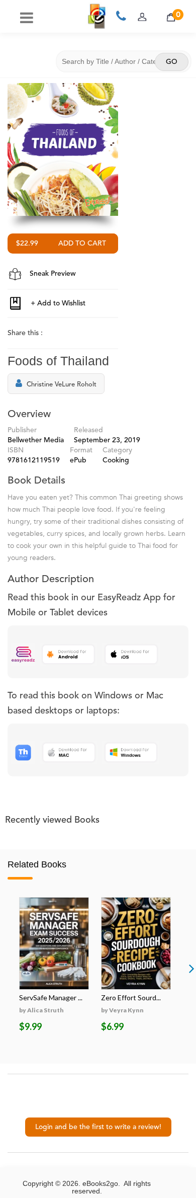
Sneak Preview (52, 273)
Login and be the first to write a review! (98, 1127)
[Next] (191, 968)
